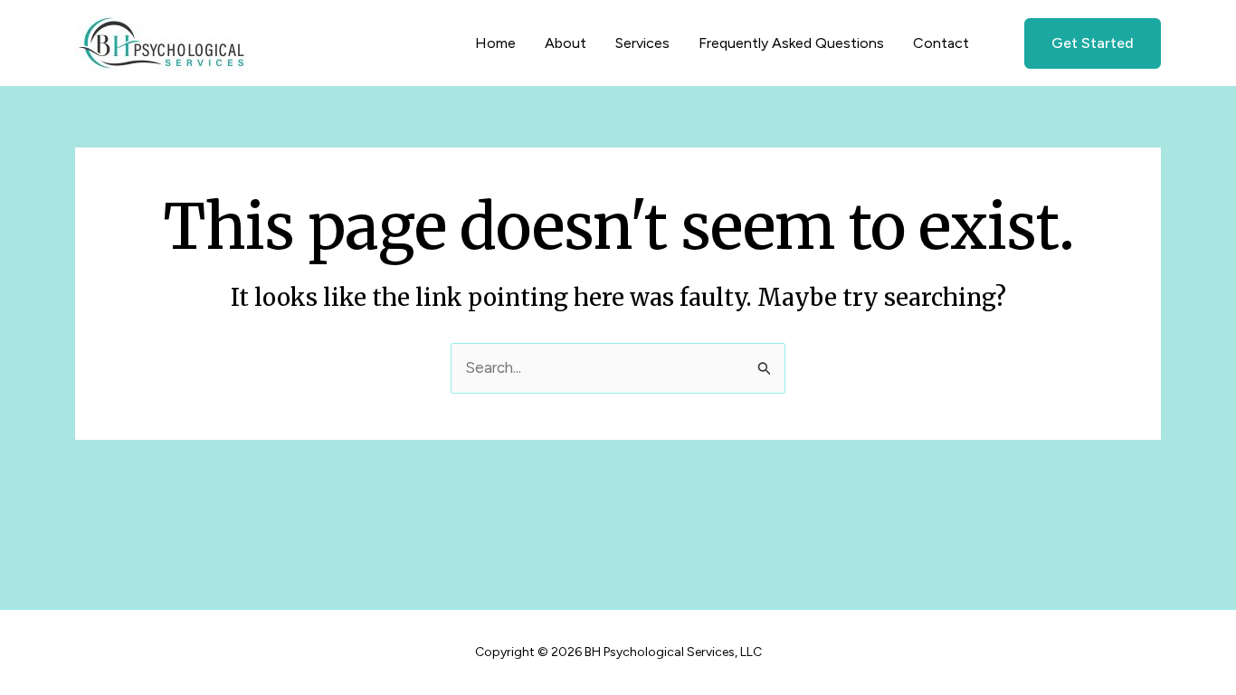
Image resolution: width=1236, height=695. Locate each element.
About (565, 43)
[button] (1081, 43)
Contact (941, 43)
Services (642, 43)
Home (495, 43)
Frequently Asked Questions (791, 43)
